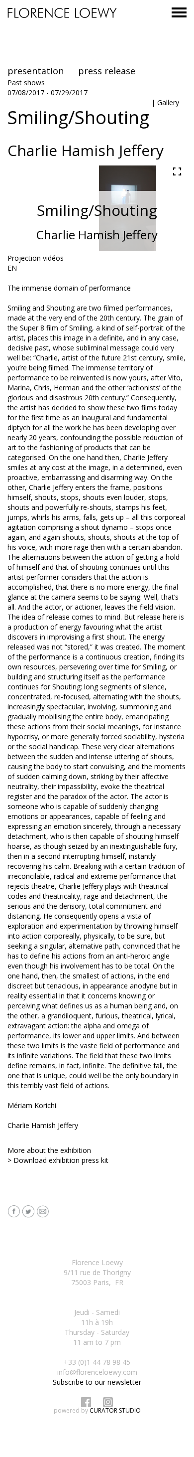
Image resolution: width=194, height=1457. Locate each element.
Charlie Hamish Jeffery (42, 1125)
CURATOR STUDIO (115, 1410)
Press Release (106, 71)
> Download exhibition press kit (57, 1160)
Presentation (35, 71)
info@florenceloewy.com (97, 1372)
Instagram (108, 1402)
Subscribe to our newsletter (97, 1382)
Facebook (86, 1402)
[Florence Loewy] (62, 14)
